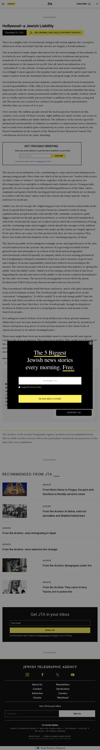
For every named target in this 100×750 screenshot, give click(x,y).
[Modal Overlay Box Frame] (50, 375)
